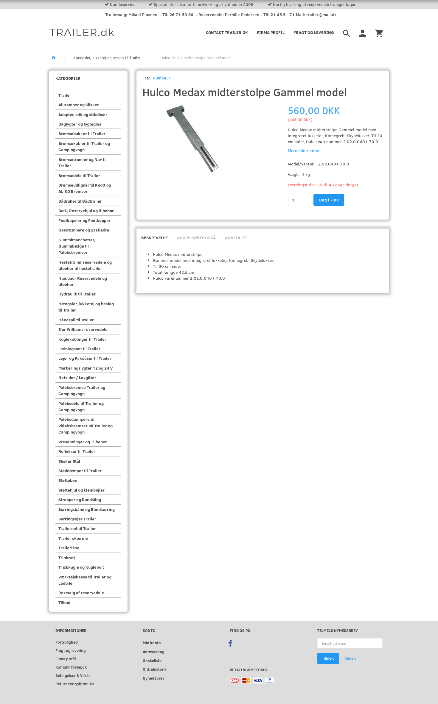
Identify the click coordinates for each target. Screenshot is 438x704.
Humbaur (161, 78)
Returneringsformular (74, 683)
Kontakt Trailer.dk (227, 32)
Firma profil (271, 32)
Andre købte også (196, 237)
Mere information (304, 150)
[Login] (363, 32)
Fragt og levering (313, 32)
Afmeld (350, 658)
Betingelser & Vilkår (72, 675)
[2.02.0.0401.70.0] (192, 141)
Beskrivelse (154, 237)
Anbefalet (236, 237)
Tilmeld (328, 658)
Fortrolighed (66, 641)
